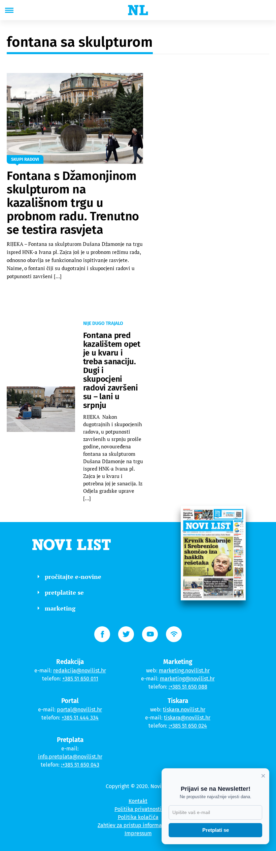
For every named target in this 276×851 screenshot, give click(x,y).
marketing (60, 608)
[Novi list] (138, 10)
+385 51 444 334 (80, 717)
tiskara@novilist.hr (187, 717)
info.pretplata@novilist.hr (70, 756)
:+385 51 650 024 (188, 726)
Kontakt (138, 801)
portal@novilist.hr (79, 709)
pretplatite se (64, 592)
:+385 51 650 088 (188, 686)
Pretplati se (215, 830)
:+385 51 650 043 (80, 765)
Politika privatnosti (138, 809)
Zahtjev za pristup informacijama (138, 825)
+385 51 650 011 (80, 678)
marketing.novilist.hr (184, 670)
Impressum (138, 833)
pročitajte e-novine (73, 576)
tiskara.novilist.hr (184, 709)
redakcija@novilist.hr (79, 670)
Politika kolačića (138, 817)
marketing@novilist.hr (187, 678)
